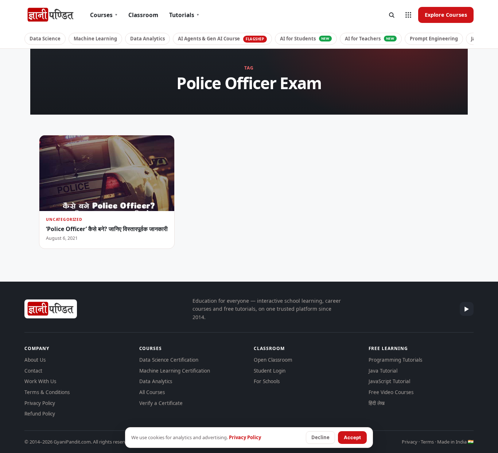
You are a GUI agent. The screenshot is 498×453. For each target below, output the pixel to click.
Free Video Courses (391, 392)
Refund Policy (39, 413)
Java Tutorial (383, 370)
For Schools (267, 381)
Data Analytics (147, 38)
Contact (33, 370)
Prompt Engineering (434, 38)
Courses (103, 15)
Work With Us (40, 381)
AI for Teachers (369, 38)
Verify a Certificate (161, 403)
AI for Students (305, 38)
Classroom (143, 15)
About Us (35, 360)
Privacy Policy (39, 403)
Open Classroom (273, 360)
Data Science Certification (168, 360)
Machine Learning (95, 38)
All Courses (152, 392)
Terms (427, 441)
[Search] (391, 15)
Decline (320, 437)
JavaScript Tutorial (389, 381)
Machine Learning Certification (174, 370)
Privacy (409, 441)
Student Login (269, 370)
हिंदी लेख (377, 403)
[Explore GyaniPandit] (408, 15)
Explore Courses (446, 14)
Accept (352, 437)
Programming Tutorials (395, 360)
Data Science (45, 38)
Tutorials (184, 15)
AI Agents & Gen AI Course (221, 38)
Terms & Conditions (47, 392)
